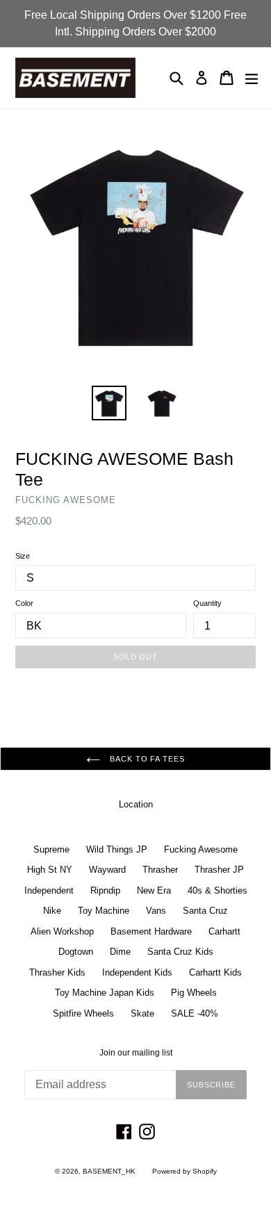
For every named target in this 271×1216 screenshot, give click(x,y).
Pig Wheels (194, 992)
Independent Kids (137, 972)
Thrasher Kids (57, 972)
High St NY (49, 869)
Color (24, 603)
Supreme (51, 849)
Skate (142, 1013)
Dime (120, 951)
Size (22, 556)
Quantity (207, 603)
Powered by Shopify (184, 1171)
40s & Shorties (217, 890)
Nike (52, 910)
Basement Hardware (151, 931)
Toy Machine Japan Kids (104, 992)
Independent (49, 890)
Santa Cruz (205, 910)
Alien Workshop (62, 931)
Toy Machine (103, 910)
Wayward (107, 869)
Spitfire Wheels (83, 1013)
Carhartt (224, 931)
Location (136, 804)
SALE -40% (194, 1013)
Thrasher (160, 869)
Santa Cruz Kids (180, 951)
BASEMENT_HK (109, 1171)
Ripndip (105, 890)
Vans (156, 910)
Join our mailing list (135, 1053)
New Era (154, 890)
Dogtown (75, 951)
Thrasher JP (219, 869)
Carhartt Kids (215, 972)
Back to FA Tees (145, 759)
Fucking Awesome (201, 849)
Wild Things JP (116, 849)
